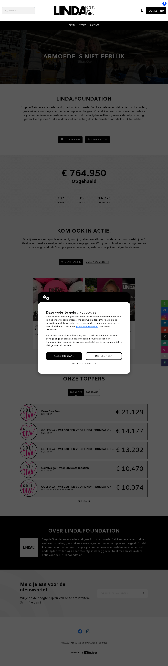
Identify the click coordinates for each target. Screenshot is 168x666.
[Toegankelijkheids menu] (164, 4)
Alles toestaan (64, 356)
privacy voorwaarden (87, 326)
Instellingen (104, 356)
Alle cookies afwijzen (84, 363)
